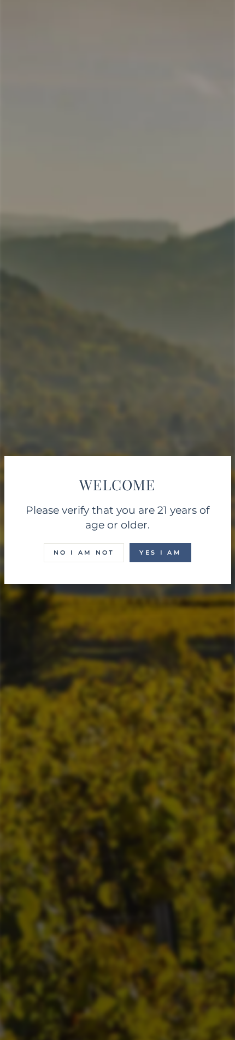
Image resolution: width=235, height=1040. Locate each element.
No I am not (84, 552)
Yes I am (160, 552)
